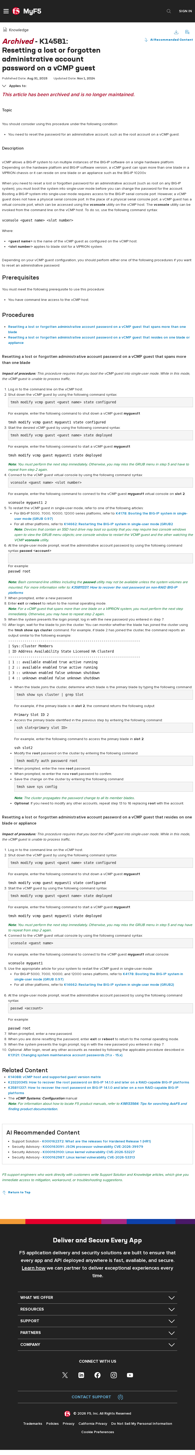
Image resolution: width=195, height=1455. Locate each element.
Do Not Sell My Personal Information (141, 1423)
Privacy (68, 1423)
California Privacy (92, 1423)
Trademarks (32, 1423)
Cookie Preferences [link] (97, 1432)
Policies (52, 1423)
